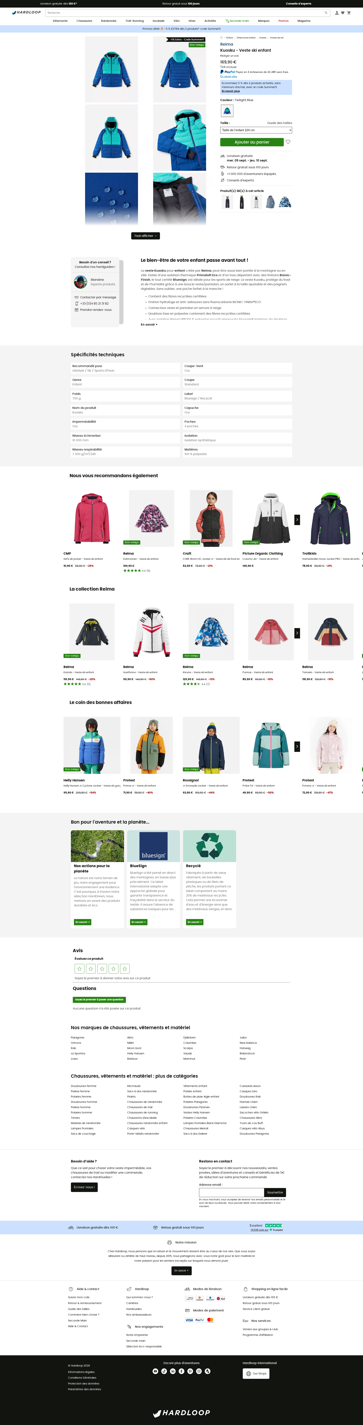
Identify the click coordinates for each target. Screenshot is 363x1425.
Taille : (225, 123)
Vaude (187, 1053)
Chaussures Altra (251, 1118)
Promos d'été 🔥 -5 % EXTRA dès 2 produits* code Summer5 (182, 29)
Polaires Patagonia (195, 1102)
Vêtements (60, 21)
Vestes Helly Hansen (196, 1112)
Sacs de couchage (83, 1134)
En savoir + (149, 324)
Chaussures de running (142, 1112)
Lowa (74, 1059)
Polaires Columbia (195, 1118)
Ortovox (76, 1043)
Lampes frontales (82, 1128)
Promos (283, 21)
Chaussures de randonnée (144, 1102)
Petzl (243, 1059)
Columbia (189, 1043)
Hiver (192, 21)
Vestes (262, 38)
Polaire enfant (192, 1091)
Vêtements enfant (246, 38)
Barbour (132, 1059)
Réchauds (133, 1086)
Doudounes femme (83, 1086)
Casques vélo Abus (252, 1128)
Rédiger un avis (229, 56)
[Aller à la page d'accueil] (223, 37)
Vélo (177, 21)
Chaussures (84, 21)
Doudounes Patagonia (254, 1134)
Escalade (158, 21)
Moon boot (134, 1048)
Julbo (243, 1037)
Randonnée (108, 21)
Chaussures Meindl (195, 1128)
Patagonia (77, 1037)
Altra (130, 1037)
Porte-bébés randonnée (143, 1134)
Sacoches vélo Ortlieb (254, 1112)
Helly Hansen (135, 1053)
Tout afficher (143, 235)
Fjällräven (189, 1037)
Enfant (229, 38)
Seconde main (239, 21)
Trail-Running (135, 21)
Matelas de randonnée (86, 1123)
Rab (73, 1048)
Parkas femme (80, 1091)
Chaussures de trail (139, 1107)
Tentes (75, 1118)
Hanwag (245, 1048)
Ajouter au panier (252, 142)
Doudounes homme (84, 1102)
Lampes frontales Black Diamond (204, 1123)
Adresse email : (211, 1184)
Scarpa (188, 1048)
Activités (210, 21)
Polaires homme (81, 1112)
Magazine (304, 21)
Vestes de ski (277, 38)
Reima (226, 44)
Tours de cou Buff (251, 1123)
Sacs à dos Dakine (195, 1134)
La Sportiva (78, 1053)
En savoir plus (231, 91)
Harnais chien (249, 1102)
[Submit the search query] (326, 13)
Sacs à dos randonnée (142, 1091)
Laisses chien (248, 1107)
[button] (111, 69)
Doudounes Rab (250, 1096)
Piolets (131, 1096)
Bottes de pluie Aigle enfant (201, 1096)
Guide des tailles (279, 123)
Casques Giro (248, 1091)
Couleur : (236, 100)
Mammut (189, 1059)
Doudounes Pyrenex (196, 1107)
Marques (263, 21)
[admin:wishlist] (288, 142)
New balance (248, 1043)
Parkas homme (81, 1107)
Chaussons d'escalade (142, 1118)
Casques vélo (136, 1128)
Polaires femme (81, 1096)
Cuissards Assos (250, 1086)
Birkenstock (247, 1053)
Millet (130, 1043)
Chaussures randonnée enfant (147, 1123)
